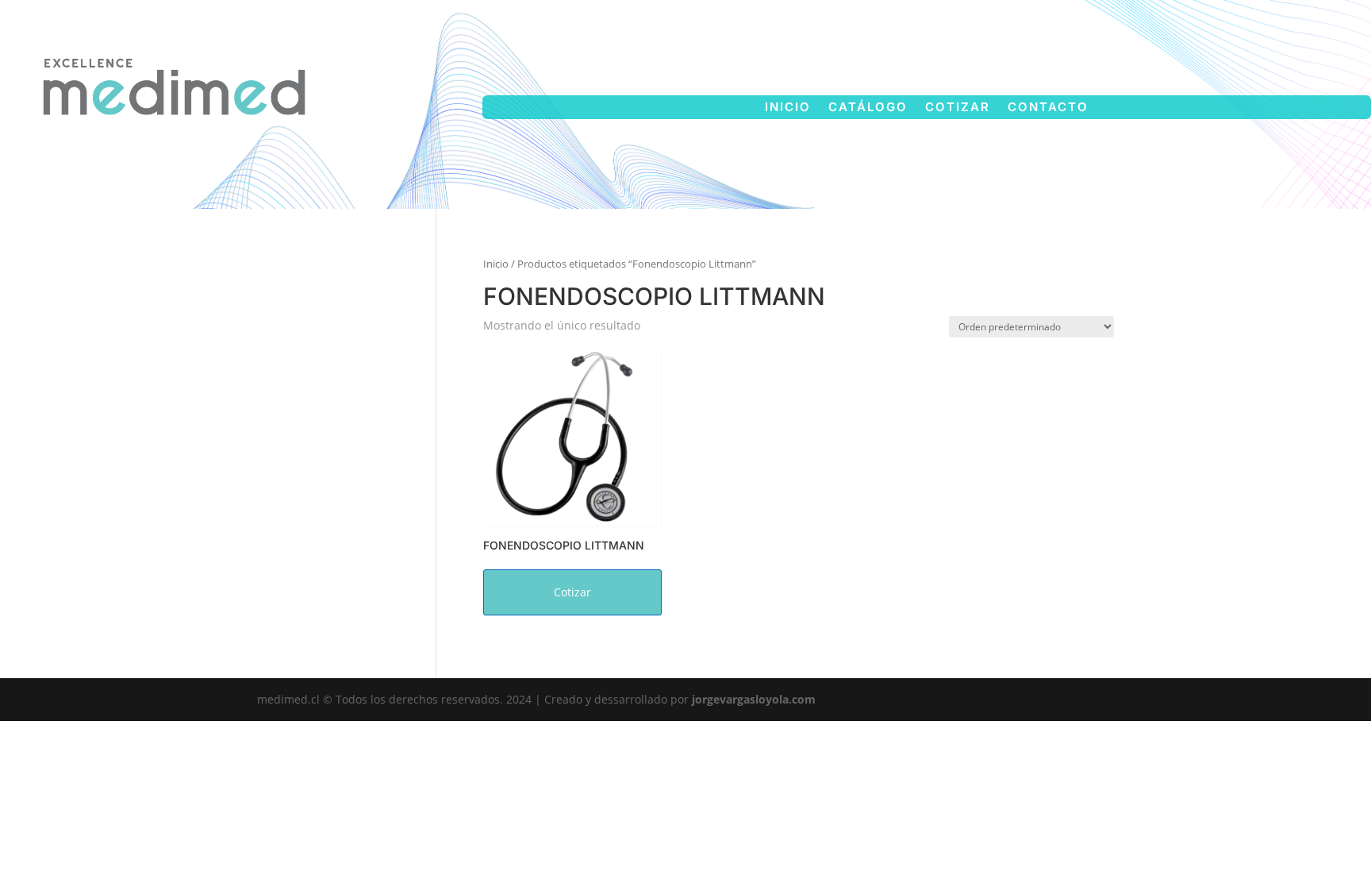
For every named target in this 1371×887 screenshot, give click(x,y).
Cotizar (957, 108)
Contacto (1048, 108)
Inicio (788, 108)
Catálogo (868, 108)
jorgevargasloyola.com (754, 699)
